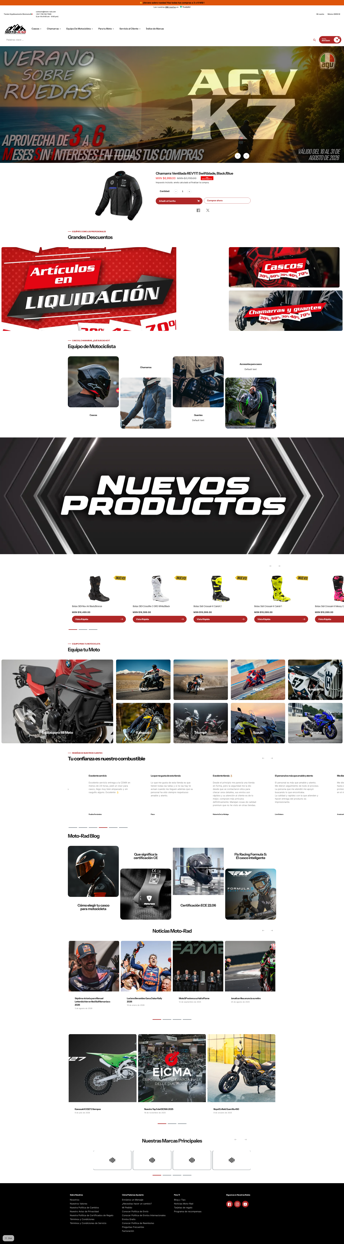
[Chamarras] (145, 392)
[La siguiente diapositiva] (246, 156)
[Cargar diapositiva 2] (108, 156)
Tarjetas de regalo (183, 1207)
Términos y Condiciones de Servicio (88, 1223)
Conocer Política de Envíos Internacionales (144, 1215)
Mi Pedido (127, 1207)
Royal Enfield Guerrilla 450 (226, 1109)
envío (177, 182)
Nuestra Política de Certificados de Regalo (91, 1215)
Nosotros (74, 1199)
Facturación (128, 1231)
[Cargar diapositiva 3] (118, 156)
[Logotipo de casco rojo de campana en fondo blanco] (192, 1160)
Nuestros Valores (78, 1203)
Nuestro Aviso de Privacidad (84, 1211)
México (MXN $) (334, 14)
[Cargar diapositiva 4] (128, 156)
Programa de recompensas (187, 1211)
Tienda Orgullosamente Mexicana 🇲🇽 (18, 14)
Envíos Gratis (128, 1219)
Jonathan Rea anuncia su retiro (246, 998)
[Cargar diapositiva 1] (98, 156)
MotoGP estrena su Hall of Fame (194, 998)
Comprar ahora (215, 200)
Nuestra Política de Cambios (84, 1207)
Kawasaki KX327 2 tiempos (88, 1109)
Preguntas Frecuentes (133, 1227)
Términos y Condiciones (82, 1219)
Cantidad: (165, 191)
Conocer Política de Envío (135, 1211)
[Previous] (271, 566)
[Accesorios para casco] (250, 392)
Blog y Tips (179, 1199)
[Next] (279, 566)
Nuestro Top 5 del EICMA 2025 (158, 1109)
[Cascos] (93, 392)
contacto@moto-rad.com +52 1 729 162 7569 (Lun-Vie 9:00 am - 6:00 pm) (47, 14)
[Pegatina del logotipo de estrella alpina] (152, 1160)
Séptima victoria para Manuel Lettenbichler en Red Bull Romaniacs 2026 (92, 1001)
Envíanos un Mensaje (132, 1199)
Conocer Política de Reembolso (138, 1223)
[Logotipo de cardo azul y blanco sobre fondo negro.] (232, 1160)
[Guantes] (198, 392)
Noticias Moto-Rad (183, 1203)
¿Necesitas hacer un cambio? (137, 1203)
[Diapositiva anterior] (238, 156)
